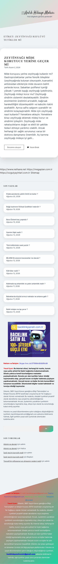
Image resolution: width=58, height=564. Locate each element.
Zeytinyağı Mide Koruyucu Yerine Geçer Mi (26, 61)
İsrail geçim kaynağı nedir (14, 453)
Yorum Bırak (34, 147)
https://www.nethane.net (13, 169)
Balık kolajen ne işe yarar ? (17, 309)
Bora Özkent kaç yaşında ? (17, 219)
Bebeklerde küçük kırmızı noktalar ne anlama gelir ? (27, 296)
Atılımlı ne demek (10, 444)
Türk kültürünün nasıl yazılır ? (18, 245)
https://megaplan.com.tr (39, 169)
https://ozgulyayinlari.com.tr (15, 172)
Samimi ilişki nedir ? (14, 232)
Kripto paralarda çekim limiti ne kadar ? (22, 194)
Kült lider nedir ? (12, 271)
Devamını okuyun (15, 148)
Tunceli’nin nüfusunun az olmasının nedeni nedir (22, 461)
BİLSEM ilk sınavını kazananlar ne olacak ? (23, 258)
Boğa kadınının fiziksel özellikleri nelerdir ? (23, 207)
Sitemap (35, 172)
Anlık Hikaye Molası (39, 13)
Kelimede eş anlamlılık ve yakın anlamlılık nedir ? (25, 284)
